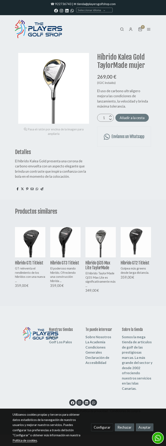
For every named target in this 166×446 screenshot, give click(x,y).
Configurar (102, 427)
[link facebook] (56, 10)
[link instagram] (61, 10)
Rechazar (124, 427)
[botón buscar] (122, 29)
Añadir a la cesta (132, 118)
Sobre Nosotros (98, 337)
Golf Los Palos (60, 342)
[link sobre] (28, 334)
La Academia (95, 342)
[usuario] (131, 29)
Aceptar (144, 427)
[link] (38, 29)
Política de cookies (25, 440)
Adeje (53, 337)
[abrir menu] (149, 29)
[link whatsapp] (72, 10)
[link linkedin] (67, 10)
